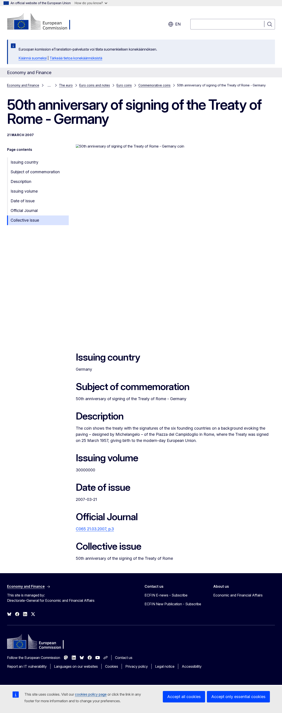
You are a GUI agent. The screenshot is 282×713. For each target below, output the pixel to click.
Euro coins (124, 85)
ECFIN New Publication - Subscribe (173, 604)
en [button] (178, 24)
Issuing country (24, 162)
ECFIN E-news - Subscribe (166, 595)
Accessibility (192, 666)
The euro (66, 85)
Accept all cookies (184, 696)
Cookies (111, 666)
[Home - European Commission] (42, 22)
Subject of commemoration (35, 172)
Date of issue (23, 201)
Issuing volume (24, 191)
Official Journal (24, 210)
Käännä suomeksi (33, 58)
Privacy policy (136, 666)
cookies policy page (91, 694)
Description (21, 181)
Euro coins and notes (94, 85)
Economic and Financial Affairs (238, 595)
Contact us (123, 657)
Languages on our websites (76, 666)
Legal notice (164, 666)
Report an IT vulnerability (27, 666)
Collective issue (25, 220)
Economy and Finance (23, 85)
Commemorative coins (154, 85)
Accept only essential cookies (238, 696)
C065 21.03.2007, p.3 (95, 529)
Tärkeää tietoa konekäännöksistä (76, 58)
